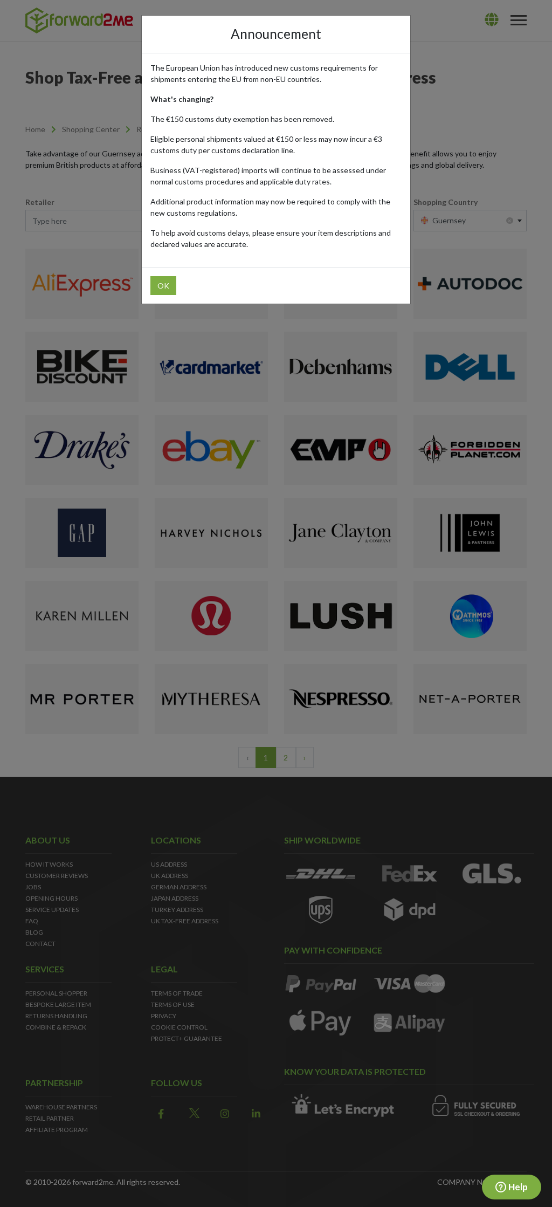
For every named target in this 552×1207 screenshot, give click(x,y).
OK (163, 285)
